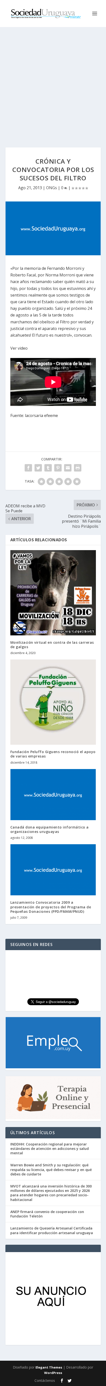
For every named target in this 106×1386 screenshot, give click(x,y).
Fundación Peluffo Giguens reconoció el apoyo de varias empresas (53, 753)
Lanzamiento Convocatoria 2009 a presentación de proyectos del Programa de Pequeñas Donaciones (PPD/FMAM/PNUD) (50, 907)
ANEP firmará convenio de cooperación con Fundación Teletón (47, 1213)
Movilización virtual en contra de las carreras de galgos (52, 644)
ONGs (51, 187)
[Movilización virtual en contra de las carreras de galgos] (53, 592)
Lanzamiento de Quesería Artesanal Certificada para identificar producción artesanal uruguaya (51, 1230)
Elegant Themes (48, 1367)
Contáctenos (45, 1380)
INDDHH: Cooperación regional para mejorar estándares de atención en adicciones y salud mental (49, 1148)
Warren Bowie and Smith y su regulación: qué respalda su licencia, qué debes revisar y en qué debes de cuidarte (51, 1169)
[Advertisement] (53, 82)
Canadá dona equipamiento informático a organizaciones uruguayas (49, 829)
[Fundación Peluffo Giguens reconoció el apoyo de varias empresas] (53, 702)
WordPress (53, 1373)
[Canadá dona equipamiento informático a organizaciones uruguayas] (53, 794)
